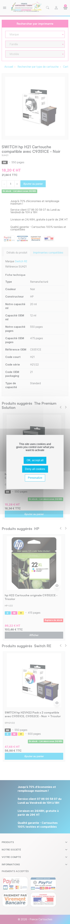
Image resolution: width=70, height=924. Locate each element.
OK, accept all (35, 460)
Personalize (35, 477)
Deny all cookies (35, 469)
